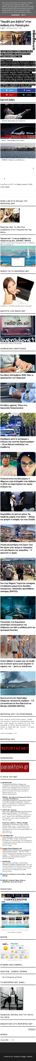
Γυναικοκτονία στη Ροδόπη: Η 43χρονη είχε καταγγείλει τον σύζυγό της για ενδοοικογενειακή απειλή (15, 786)
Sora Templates (15, 1056)
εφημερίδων (19, 932)
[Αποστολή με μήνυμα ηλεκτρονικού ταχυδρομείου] (1, 187)
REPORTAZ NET (7, 782)
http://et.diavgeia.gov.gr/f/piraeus (12, 977)
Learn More (15, 15)
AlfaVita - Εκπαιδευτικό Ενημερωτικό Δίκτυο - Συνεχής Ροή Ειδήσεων (17, 797)
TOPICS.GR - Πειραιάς (9, 810)
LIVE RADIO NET (7, 835)
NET (4, 28)
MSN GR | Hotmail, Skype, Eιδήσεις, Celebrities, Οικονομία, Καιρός (14, 881)
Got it (23, 15)
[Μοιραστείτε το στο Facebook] (7, 187)
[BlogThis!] (3, 187)
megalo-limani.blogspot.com (12, 848)
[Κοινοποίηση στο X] (5, 187)
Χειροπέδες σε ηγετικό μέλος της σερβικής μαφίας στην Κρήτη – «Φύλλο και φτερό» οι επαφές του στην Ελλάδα (17, 517)
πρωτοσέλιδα (12, 932)
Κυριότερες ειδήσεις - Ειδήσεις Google (15, 822)
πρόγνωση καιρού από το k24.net (14, 960)
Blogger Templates (26, 1056)
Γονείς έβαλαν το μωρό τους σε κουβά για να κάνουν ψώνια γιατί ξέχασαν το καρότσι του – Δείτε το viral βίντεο (17, 664)
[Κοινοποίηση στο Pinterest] (9, 187)
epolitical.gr (6, 861)
